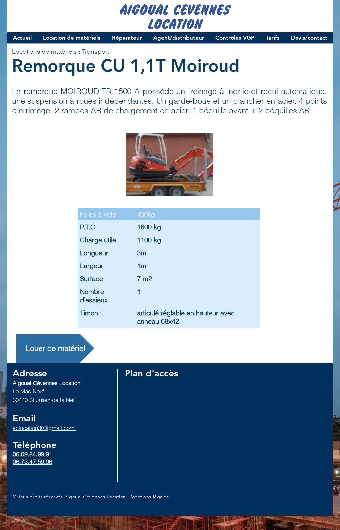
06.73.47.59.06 (32, 462)
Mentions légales (150, 497)
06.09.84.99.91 (32, 454)
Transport (95, 51)
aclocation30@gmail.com (44, 427)
